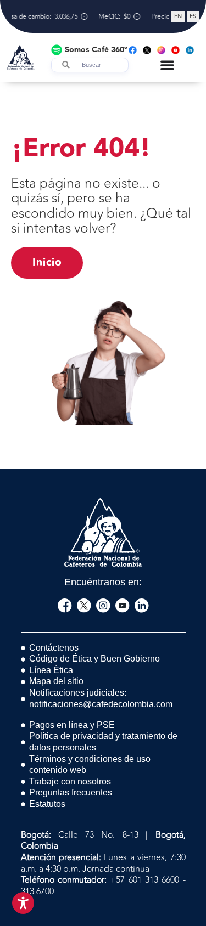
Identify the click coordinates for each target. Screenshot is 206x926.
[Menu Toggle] (167, 65)
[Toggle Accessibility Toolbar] (23, 903)
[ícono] (65, 605)
